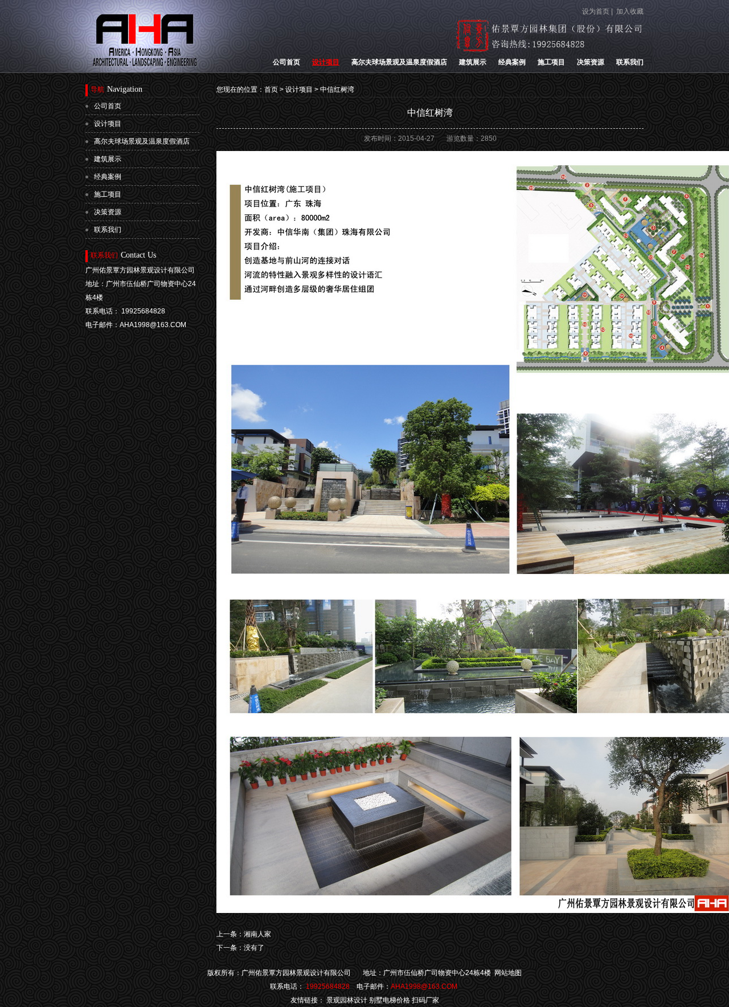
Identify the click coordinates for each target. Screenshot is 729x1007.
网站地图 (508, 973)
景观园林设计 (346, 1000)
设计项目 (325, 62)
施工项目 (551, 62)
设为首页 (595, 11)
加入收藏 (630, 11)
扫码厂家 (425, 1000)
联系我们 (630, 62)
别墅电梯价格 (389, 1000)
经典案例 (512, 62)
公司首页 (286, 62)
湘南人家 (257, 934)
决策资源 (590, 62)
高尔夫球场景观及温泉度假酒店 (399, 62)
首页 (271, 89)
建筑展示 (472, 62)
